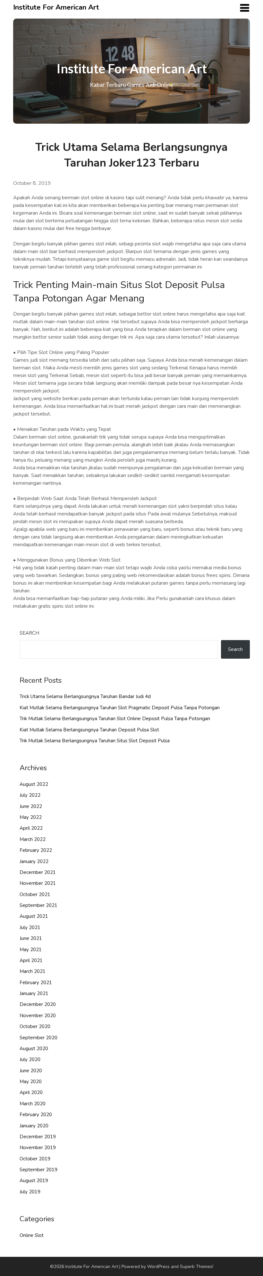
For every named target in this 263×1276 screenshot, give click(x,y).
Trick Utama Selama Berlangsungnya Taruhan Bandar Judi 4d (85, 696)
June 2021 (31, 938)
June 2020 (31, 1070)
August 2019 (34, 1180)
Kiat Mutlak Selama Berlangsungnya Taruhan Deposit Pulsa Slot (89, 730)
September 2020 (38, 1037)
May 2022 (31, 817)
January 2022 (34, 861)
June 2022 (31, 806)
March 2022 (33, 839)
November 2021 (38, 883)
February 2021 (36, 982)
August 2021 (34, 916)
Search (29, 633)
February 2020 (36, 1114)
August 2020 (34, 1048)
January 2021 (34, 993)
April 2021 (31, 960)
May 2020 (31, 1081)
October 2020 (35, 1026)
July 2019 (30, 1192)
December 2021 (38, 872)
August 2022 (34, 784)
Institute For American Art (56, 7)
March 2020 (33, 1103)
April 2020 (31, 1092)
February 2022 (36, 850)
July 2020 (30, 1059)
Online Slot (32, 1235)
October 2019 (35, 1159)
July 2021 (30, 927)
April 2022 (31, 828)
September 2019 (38, 1169)
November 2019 (38, 1147)
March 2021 (33, 971)
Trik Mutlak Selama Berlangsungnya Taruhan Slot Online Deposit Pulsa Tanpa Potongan (115, 718)
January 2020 (34, 1126)
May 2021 (31, 949)
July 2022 (30, 795)
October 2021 (35, 894)
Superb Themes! (196, 1267)
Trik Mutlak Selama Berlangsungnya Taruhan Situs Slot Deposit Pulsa (95, 740)
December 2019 (38, 1136)
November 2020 (38, 1015)
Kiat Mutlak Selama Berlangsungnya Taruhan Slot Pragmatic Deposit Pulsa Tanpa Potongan (120, 707)
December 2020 (38, 1004)
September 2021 (38, 905)
